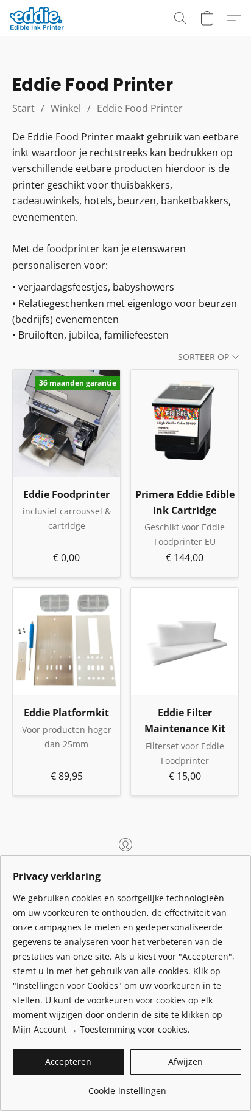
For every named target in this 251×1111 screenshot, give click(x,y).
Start (23, 108)
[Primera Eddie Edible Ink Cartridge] (184, 423)
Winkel (66, 108)
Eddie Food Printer (140, 108)
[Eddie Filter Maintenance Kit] (184, 641)
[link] (127, 1086)
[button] (38, 18)
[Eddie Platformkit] (66, 641)
